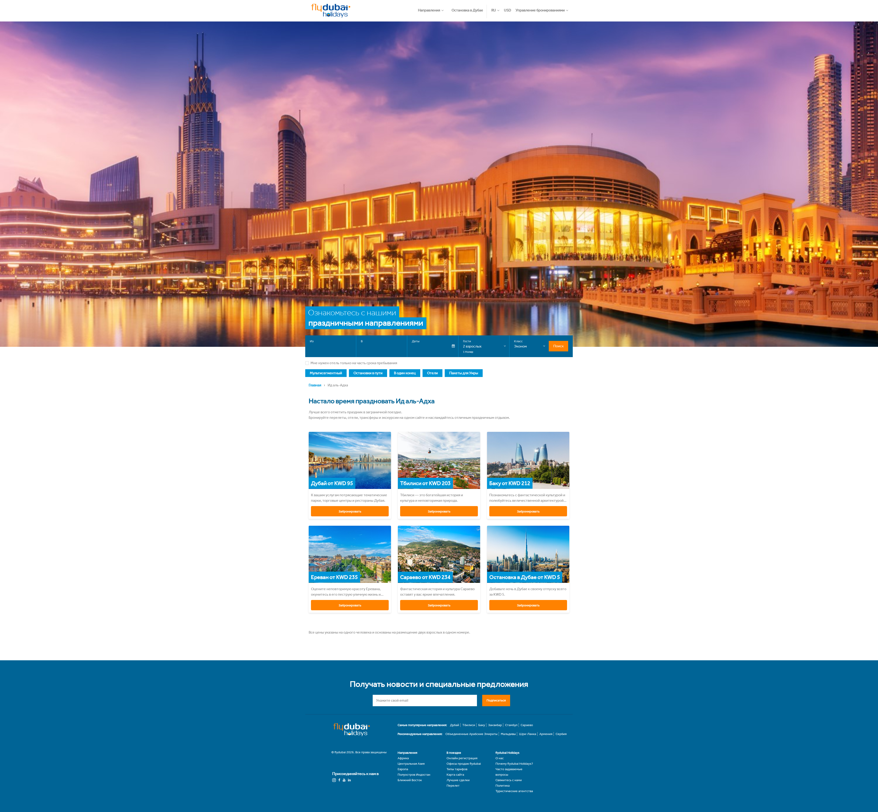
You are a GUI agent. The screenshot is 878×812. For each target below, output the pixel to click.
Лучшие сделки (458, 780)
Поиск (558, 346)
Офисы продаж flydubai (464, 764)
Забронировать (350, 511)
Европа (403, 769)
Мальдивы (508, 734)
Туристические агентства (514, 791)
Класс (518, 341)
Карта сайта (455, 775)
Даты (416, 341)
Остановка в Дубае (467, 10)
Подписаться (496, 700)
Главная (315, 385)
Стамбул (511, 725)
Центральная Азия (411, 764)
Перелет (453, 786)
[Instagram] (334, 780)
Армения (545, 734)
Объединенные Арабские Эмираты (471, 734)
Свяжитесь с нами (508, 780)
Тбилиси (468, 725)
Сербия (561, 734)
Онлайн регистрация (462, 758)
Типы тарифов (457, 769)
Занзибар (495, 725)
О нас (499, 758)
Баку (481, 725)
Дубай (454, 725)
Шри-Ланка (527, 734)
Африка (403, 758)
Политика (502, 786)
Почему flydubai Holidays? (514, 764)
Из (311, 341)
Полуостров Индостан (414, 775)
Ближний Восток (410, 780)
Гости (467, 341)
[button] (433, 8)
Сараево (527, 725)
